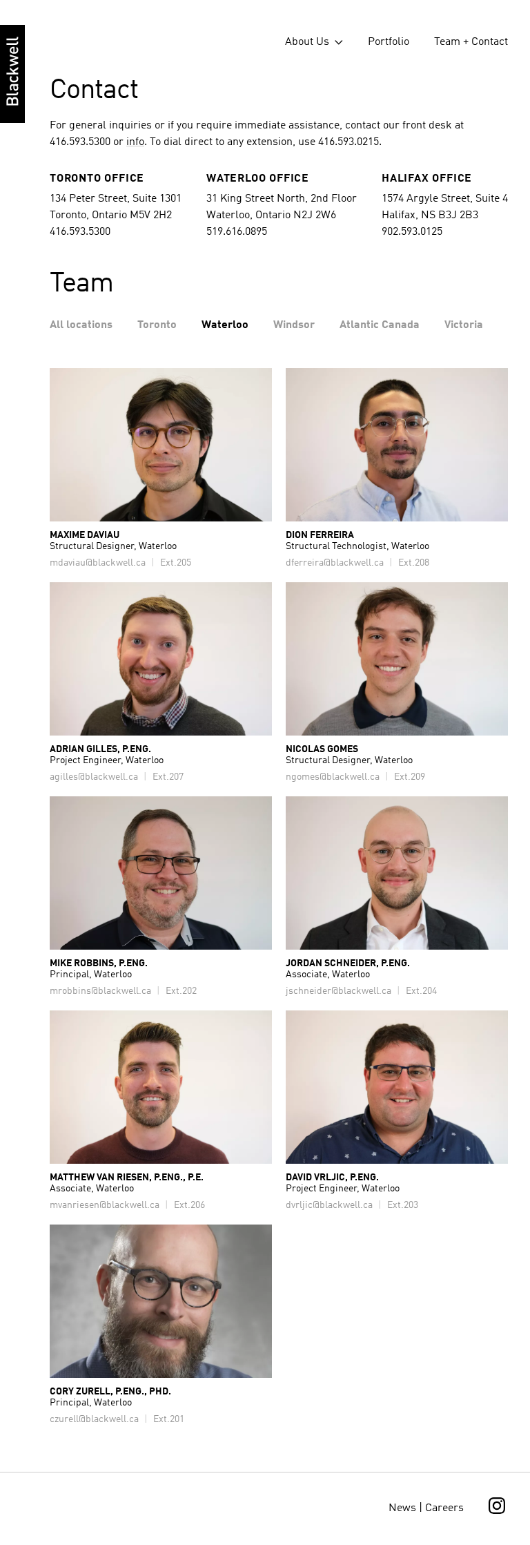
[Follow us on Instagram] (497, 1511)
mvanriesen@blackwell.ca (104, 1205)
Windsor (294, 325)
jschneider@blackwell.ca (338, 991)
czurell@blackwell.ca (94, 1419)
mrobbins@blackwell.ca (100, 991)
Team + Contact (471, 42)
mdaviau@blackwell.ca (98, 563)
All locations (81, 325)
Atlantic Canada (380, 325)
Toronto (157, 325)
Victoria (463, 325)
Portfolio (388, 42)
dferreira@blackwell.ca (335, 563)
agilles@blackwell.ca (94, 777)
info (135, 142)
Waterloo (225, 325)
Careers (444, 1508)
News (402, 1508)
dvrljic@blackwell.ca (329, 1205)
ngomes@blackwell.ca (333, 777)
